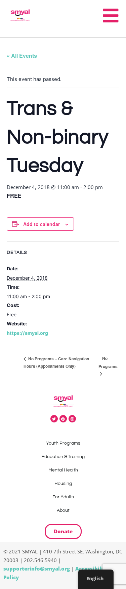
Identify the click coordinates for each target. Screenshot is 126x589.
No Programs (108, 362)
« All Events (22, 55)
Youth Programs (63, 443)
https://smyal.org (27, 333)
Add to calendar (41, 224)
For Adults (63, 497)
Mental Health (63, 470)
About (63, 510)
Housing (63, 483)
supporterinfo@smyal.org (36, 568)
